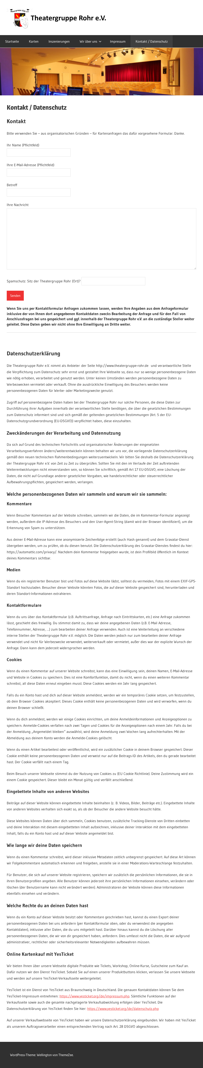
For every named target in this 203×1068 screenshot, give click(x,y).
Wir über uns (88, 41)
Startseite (12, 41)
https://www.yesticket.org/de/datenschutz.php (123, 1009)
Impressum (117, 41)
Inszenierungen (59, 41)
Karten (33, 41)
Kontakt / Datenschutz (152, 41)
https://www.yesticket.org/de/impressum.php (94, 996)
